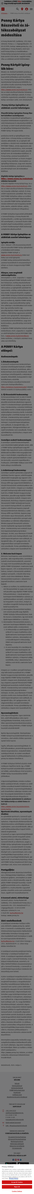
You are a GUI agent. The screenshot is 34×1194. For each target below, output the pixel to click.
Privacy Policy (13, 1178)
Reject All (17, 1187)
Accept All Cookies (17, 1182)
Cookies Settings (17, 1191)
